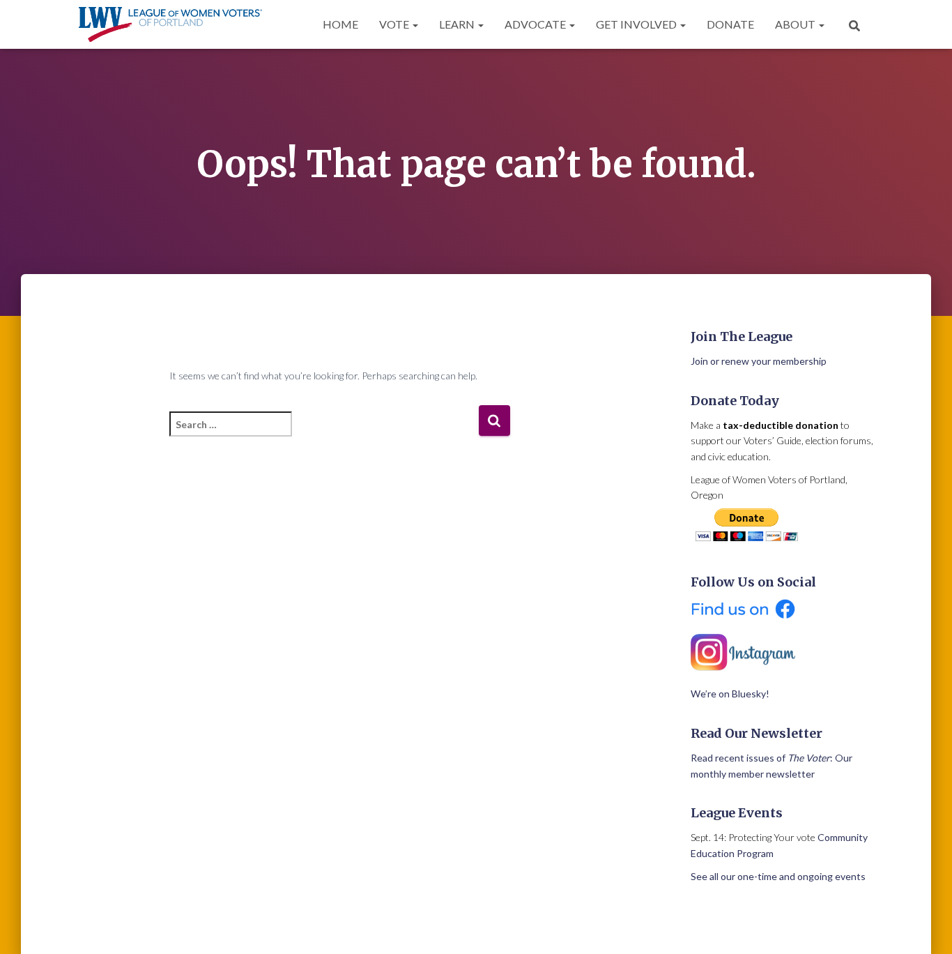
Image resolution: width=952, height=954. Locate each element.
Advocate (536, 24)
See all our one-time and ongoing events (778, 876)
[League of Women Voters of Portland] (170, 24)
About (796, 24)
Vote (395, 24)
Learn (458, 24)
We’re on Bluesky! (730, 693)
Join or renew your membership (759, 361)
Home (340, 24)
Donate (730, 24)
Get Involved (637, 24)
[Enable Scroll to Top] (924, 926)
